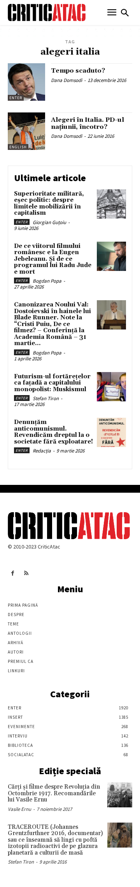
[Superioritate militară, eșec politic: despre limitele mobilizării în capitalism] (111, 204)
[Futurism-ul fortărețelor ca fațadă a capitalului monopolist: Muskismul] (111, 386)
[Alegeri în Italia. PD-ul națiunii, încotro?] (26, 131)
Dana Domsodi (66, 80)
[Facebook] (13, 573)
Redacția (42, 450)
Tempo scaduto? (78, 71)
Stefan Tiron (46, 398)
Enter (15, 97)
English (18, 147)
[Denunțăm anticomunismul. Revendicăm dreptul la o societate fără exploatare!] (111, 432)
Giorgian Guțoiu (49, 222)
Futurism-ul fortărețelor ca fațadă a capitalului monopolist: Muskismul (52, 383)
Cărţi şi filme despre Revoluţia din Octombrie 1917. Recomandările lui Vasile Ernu (54, 793)
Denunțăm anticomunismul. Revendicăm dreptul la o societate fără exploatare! (53, 432)
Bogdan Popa (47, 281)
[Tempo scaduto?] (26, 82)
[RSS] (26, 573)
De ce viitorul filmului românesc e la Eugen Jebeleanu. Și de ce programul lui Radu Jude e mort (52, 259)
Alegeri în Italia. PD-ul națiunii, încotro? (87, 123)
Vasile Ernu (19, 809)
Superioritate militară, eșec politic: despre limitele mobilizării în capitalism (49, 203)
